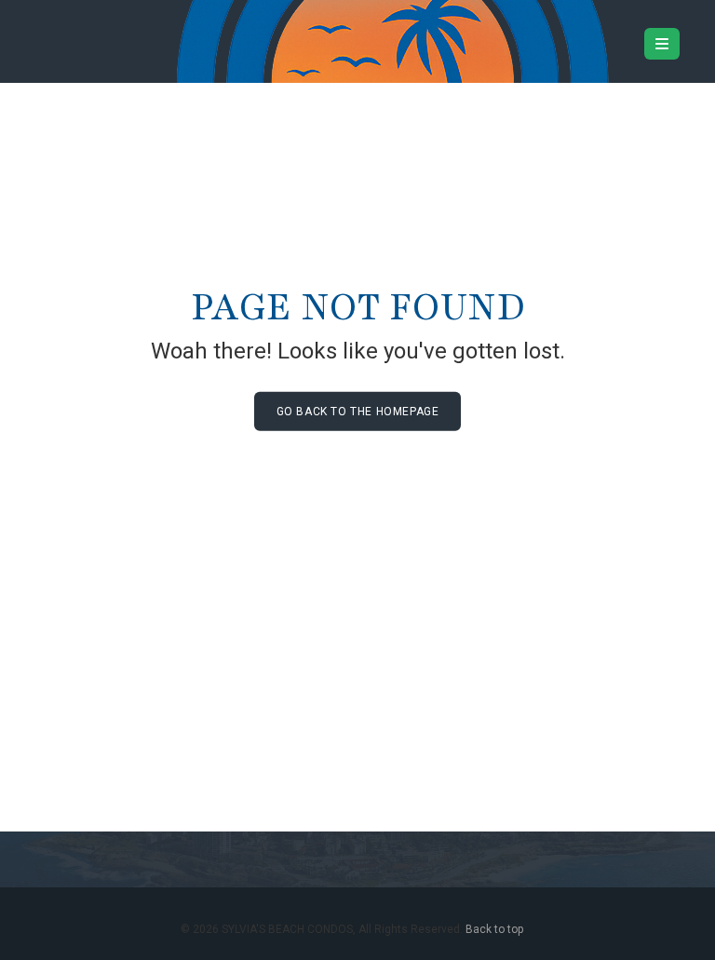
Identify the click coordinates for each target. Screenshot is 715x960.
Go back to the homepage (358, 411)
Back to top (494, 929)
